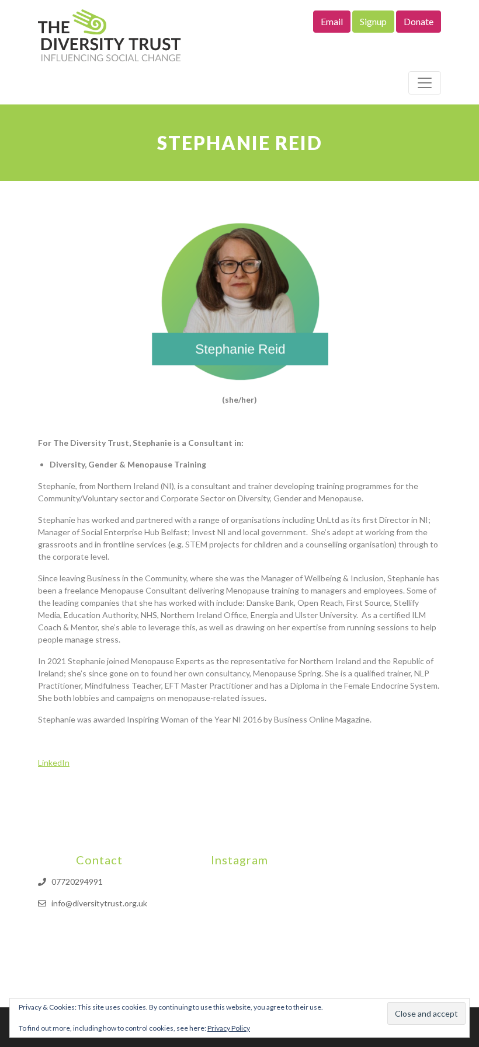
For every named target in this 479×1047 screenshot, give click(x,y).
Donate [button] (418, 21)
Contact (99, 860)
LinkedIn (54, 762)
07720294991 (77, 882)
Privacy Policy (228, 1028)
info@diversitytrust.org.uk (99, 903)
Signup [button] (373, 21)
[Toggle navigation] (424, 83)
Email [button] (332, 21)
